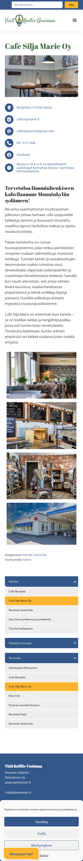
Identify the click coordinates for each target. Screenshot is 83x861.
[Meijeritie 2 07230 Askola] (41, 107)
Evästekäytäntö (39, 855)
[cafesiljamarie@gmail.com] (41, 131)
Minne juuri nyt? (21, 854)
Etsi (71, 5)
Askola (27, 559)
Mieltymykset (41, 845)
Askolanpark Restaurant (23, 667)
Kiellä (41, 833)
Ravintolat (40, 555)
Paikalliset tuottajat (20, 643)
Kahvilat (27, 555)
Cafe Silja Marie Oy (20, 600)
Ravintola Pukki (17, 714)
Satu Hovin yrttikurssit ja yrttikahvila (30, 619)
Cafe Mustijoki (17, 591)
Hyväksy (41, 822)
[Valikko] (75, 20)
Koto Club (14, 695)
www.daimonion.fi (18, 782)
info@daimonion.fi (18, 792)
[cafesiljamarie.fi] (41, 119)
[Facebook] (41, 155)
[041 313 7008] (41, 143)
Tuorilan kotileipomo (21, 628)
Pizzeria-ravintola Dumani (24, 705)
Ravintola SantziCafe (21, 610)
